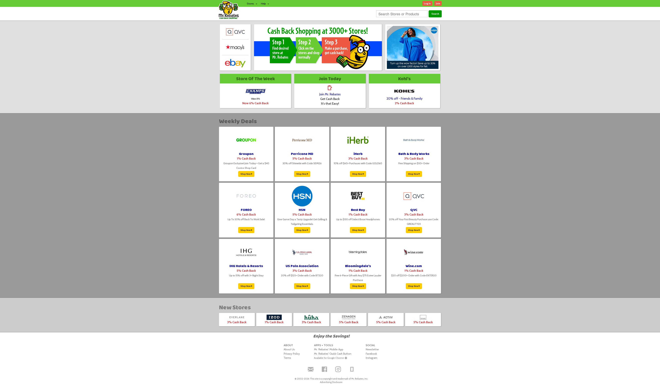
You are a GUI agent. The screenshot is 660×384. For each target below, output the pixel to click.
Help (263, 3)
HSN (302, 210)
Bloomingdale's (358, 266)
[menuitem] (251, 3)
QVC (413, 210)
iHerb (358, 154)
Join (438, 3)
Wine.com (414, 266)
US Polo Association (302, 266)
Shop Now (245, 174)
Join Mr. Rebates (330, 94)
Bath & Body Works (413, 154)
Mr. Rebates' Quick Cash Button (332, 353)
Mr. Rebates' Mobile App (328, 349)
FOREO (246, 210)
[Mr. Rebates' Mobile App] (352, 369)
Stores (250, 3)
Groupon (246, 154)
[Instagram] (338, 369)
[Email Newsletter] (310, 369)
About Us (289, 349)
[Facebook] (324, 369)
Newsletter (372, 349)
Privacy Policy (292, 353)
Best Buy (358, 210)
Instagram (371, 357)
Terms (287, 357)
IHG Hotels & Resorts (246, 266)
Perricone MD (302, 154)
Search (435, 13)
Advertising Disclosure (331, 382)
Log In (427, 3)
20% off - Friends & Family (404, 98)
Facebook (371, 353)
